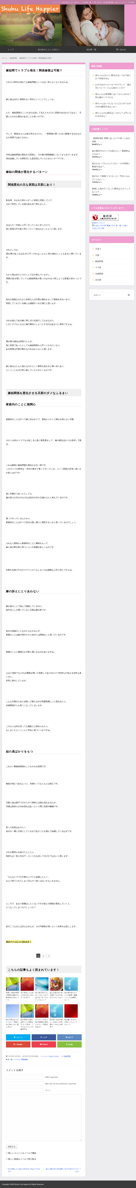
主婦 (97, 255)
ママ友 (98, 267)
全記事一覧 (87, 2)
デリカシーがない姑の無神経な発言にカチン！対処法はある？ (41, 1023)
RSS (132, 2)
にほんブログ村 (98, 228)
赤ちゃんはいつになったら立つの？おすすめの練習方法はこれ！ (113, 105)
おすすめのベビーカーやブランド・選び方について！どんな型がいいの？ (113, 86)
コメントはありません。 (52, 1056)
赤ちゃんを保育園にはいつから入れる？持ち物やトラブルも (113, 96)
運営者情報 (110, 2)
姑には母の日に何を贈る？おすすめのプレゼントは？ (56, 994)
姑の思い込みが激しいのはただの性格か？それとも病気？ (56, 1023)
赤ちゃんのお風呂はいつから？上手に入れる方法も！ (113, 114)
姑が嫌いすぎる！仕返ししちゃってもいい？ (70, 1021)
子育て (98, 248)
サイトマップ (122, 2)
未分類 (98, 279)
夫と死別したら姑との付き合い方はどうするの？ (27, 994)
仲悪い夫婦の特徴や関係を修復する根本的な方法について (12, 996)
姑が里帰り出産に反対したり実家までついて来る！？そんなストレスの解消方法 (27, 1024)
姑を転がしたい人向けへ (71, 2)
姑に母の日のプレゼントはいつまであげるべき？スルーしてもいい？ (41, 996)
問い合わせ (98, 2)
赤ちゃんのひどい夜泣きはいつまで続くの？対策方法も (113, 77)
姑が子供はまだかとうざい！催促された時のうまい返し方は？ (12, 1023)
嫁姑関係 (67, 1056)
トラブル (17, 1059)
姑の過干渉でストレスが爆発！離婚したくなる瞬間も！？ (70, 996)
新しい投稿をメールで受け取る (22, 1158)
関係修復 (24, 1059)
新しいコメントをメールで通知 (22, 1152)
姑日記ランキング (98, 223)
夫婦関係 (99, 273)
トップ (57, 2)
